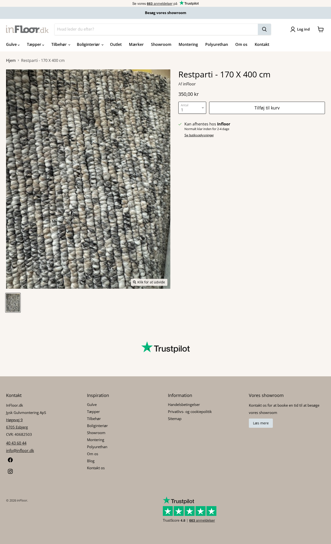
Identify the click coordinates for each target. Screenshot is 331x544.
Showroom (161, 44)
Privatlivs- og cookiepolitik (190, 411)
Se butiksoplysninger (199, 135)
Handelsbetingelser (184, 404)
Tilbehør (59, 44)
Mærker (136, 44)
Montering (188, 44)
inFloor (189, 84)
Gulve (12, 44)
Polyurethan (216, 44)
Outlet (116, 44)
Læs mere (261, 423)
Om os (241, 44)
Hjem (11, 60)
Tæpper (34, 44)
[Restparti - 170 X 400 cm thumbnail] (13, 302)
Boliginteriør (89, 44)
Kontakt (262, 44)
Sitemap (174, 418)
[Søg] (264, 29)
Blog (91, 460)
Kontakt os (96, 467)
